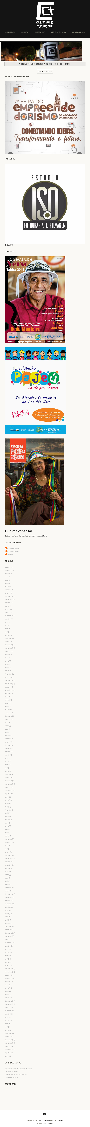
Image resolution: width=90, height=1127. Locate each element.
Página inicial (10, 32)
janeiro (7, 593)
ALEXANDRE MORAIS (58, 32)
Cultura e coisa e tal (18, 531)
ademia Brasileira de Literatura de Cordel (18, 1069)
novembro (8, 599)
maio (6, 580)
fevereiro (8, 590)
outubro (7, 567)
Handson (10, 554)
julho (6, 577)
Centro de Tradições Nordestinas (16, 1074)
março (7, 586)
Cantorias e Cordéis (11, 1072)
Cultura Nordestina (11, 1077)
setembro (8, 570)
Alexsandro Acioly (13, 551)
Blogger (60, 1120)
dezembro (8, 596)
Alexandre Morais (13, 549)
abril (6, 583)
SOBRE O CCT (40, 32)
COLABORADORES (78, 32)
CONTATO (25, 32)
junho (7, 625)
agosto (7, 573)
